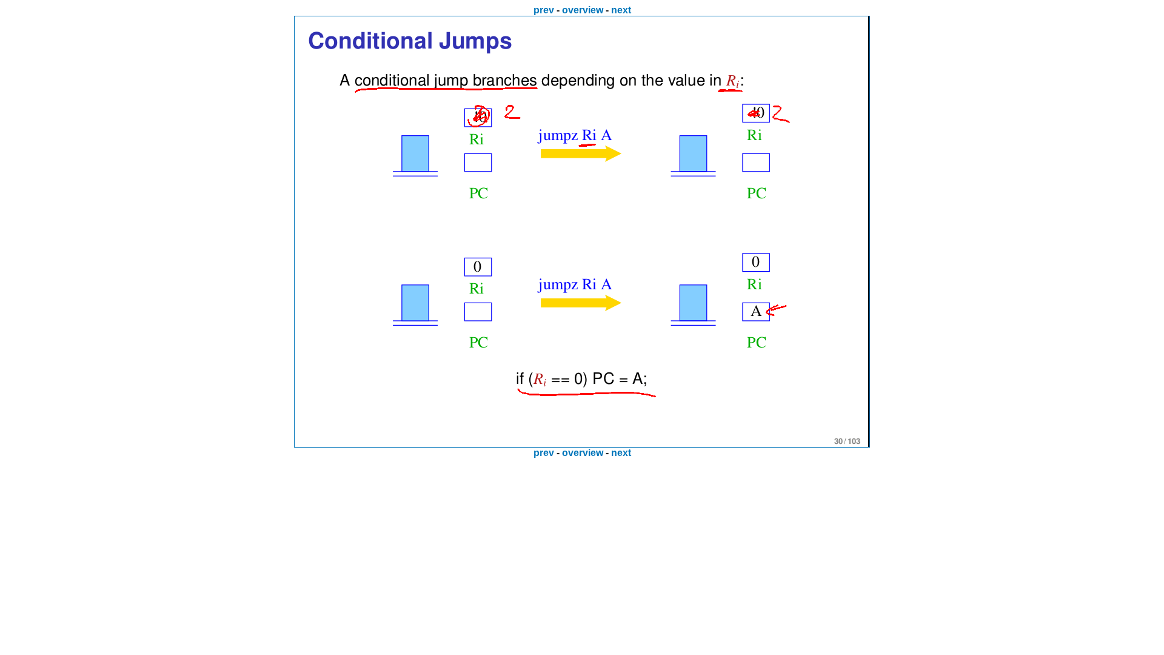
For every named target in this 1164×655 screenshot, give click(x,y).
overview (582, 10)
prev (544, 10)
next (621, 10)
